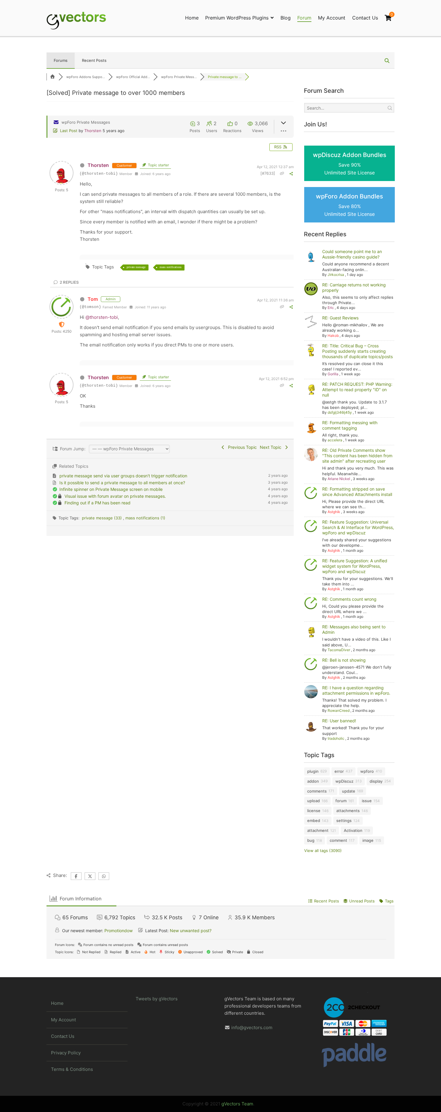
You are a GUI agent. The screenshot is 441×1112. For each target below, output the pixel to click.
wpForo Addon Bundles (349, 205)
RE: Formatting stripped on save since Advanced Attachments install (357, 491)
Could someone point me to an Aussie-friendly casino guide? (352, 254)
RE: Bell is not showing (344, 660)
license (313, 810)
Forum (304, 18)
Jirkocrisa (336, 274)
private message (136, 267)
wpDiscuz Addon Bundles (349, 163)
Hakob (333, 335)
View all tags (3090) (323, 850)
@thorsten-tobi (102, 317)
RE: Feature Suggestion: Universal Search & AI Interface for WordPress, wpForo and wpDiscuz (358, 527)
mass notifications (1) (145, 517)
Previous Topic (241, 447)
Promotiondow (118, 930)
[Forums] (52, 77)
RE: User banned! (339, 720)
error (339, 771)
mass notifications (171, 267)
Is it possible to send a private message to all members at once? (122, 482)
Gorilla (333, 374)
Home (192, 18)
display (376, 781)
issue (367, 800)
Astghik (334, 511)
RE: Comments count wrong (349, 599)
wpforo (367, 771)
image (368, 840)
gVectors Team (237, 1104)
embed (313, 820)
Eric (331, 307)
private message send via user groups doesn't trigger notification (123, 475)
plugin (313, 771)
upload (313, 800)
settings (344, 820)
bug (310, 840)
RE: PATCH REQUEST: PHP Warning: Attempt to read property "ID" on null (357, 389)
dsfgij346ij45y (340, 412)
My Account (331, 18)
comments (317, 791)
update (348, 791)
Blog (285, 18)
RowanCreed (339, 710)
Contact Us (365, 18)
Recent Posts (94, 60)
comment (338, 840)
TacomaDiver (339, 650)
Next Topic (272, 447)
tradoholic (336, 738)
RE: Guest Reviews (340, 317)
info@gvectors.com (251, 1027)
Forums (61, 60)
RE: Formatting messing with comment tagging (349, 425)
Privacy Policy (66, 1053)
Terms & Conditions (72, 1069)
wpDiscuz (344, 781)
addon (313, 781)
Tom (93, 299)
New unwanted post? (191, 930)
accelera (335, 440)
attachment (317, 830)
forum (340, 800)
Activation (353, 830)
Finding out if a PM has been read (97, 502)
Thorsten (92, 130)
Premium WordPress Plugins (236, 18)
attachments (348, 810)
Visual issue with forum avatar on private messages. (115, 496)
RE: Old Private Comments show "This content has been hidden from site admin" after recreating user (357, 456)
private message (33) (102, 517)
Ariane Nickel (339, 478)
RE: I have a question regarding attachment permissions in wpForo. (356, 690)
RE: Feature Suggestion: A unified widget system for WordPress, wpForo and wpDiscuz (354, 566)
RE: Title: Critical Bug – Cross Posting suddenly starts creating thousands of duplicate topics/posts (357, 351)
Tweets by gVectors (157, 999)
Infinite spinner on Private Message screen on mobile (111, 489)
